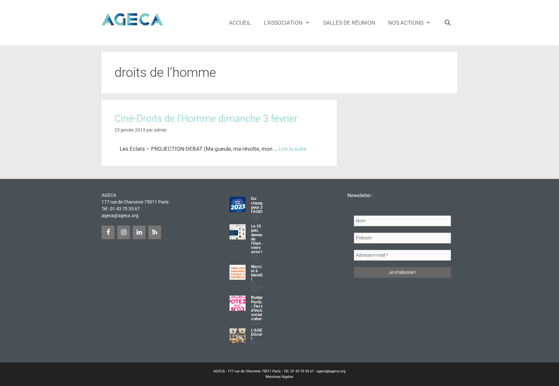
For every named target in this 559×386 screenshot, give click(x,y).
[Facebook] (108, 232)
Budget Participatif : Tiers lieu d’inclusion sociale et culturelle (261, 308)
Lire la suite (292, 149)
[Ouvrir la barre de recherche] (447, 22)
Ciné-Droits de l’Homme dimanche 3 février (206, 118)
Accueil (240, 22)
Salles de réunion (349, 22)
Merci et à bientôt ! (257, 273)
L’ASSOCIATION (283, 22)
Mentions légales (279, 377)
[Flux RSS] (154, 232)
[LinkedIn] (139, 232)
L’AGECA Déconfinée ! (261, 334)
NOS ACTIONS (405, 22)
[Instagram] (123, 232)
